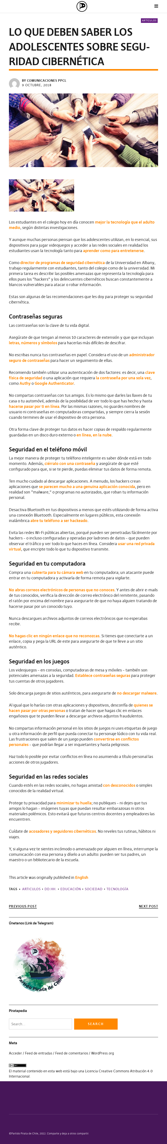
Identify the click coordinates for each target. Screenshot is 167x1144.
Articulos (31, 889)
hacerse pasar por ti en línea (34, 406)
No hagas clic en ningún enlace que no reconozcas (54, 635)
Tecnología (118, 889)
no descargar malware (137, 693)
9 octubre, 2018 (37, 85)
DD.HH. (51, 889)
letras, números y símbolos (33, 342)
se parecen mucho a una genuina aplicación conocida (87, 486)
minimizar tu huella (74, 802)
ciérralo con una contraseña (70, 463)
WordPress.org (102, 1053)
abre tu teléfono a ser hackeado (58, 520)
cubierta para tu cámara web (57, 572)
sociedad (94, 889)
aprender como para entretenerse (113, 250)
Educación (70, 889)
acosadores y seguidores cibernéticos (62, 831)
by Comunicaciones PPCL (44, 80)
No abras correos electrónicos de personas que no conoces (61, 589)
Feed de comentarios (71, 1053)
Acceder (15, 1053)
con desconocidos (119, 785)
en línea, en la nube (94, 434)
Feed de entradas (38, 1053)
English (81, 877)
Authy (25, 383)
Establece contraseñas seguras (102, 675)
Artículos (149, 20)
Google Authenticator (54, 383)
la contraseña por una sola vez (123, 377)
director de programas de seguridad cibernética (62, 262)
